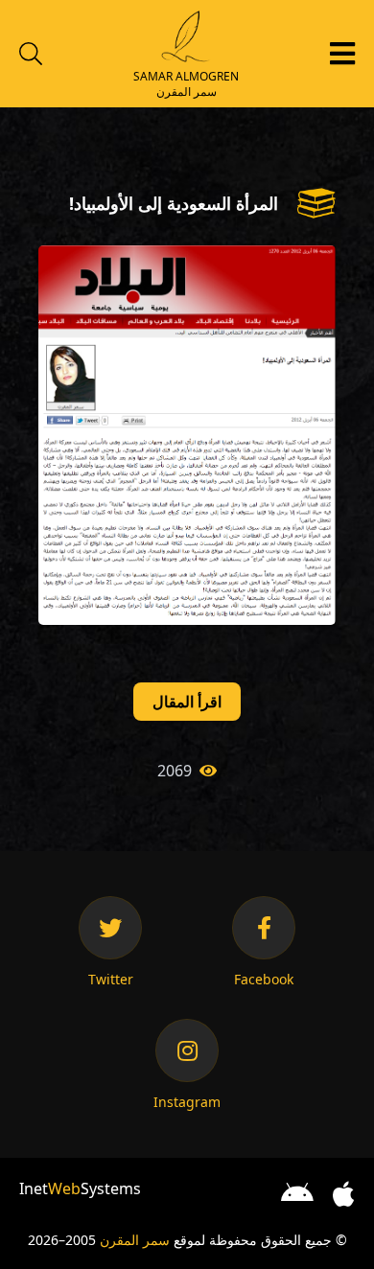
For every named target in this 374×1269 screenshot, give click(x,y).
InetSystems (80, 1188)
